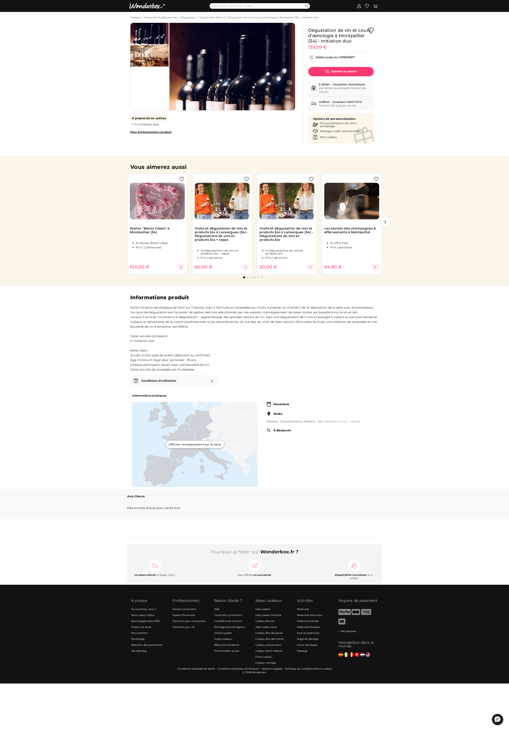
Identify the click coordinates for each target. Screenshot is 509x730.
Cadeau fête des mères (269, 638)
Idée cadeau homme (268, 615)
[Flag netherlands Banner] (362, 654)
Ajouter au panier (343, 71)
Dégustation (188, 17)
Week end (303, 609)
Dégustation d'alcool (212, 17)
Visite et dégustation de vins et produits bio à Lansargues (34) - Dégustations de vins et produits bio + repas (221, 234)
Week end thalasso (308, 626)
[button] (176, 63)
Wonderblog (139, 650)
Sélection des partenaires (146, 644)
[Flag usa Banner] (367, 654)
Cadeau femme (265, 621)
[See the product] (181, 267)
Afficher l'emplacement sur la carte (195, 444)
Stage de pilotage (307, 638)
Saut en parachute (308, 632)
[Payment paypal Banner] (344, 614)
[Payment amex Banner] (366, 614)
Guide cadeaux (223, 638)
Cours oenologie (307, 644)
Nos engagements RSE (145, 621)
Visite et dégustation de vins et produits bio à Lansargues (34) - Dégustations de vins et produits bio (286, 234)
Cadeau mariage (265, 662)
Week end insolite (308, 621)
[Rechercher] (306, 5)
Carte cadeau (263, 656)
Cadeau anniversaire (268, 644)
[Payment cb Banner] (356, 614)
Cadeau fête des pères (269, 632)
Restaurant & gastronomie (160, 17)
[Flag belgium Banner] (351, 654)
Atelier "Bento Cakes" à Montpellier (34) (149, 230)
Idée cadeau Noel (266, 626)
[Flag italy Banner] (346, 654)
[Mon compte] (359, 6)
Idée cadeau (263, 609)
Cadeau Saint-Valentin (269, 650)
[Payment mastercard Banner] (341, 623)
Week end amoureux (309, 615)
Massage (302, 650)
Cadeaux (135, 17)
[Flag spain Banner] (340, 654)
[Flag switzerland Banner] (357, 654)
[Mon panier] (375, 6)
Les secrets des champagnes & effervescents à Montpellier (350, 230)
